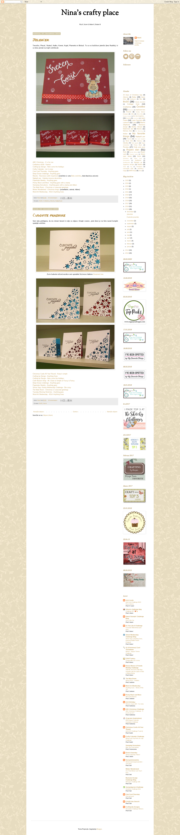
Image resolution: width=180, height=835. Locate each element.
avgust (129, 226)
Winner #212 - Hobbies (132, 680)
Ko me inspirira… (139, 116)
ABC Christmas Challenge (135, 709)
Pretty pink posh (139, 147)
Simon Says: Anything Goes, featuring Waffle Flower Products (134, 640)
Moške (125, 134)
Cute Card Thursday (133, 794)
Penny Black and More (133, 695)
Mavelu (52, 201)
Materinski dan (128, 129)
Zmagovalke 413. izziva (133, 660)
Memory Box (127, 131)
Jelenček (41, 39)
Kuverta (128, 118)
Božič (40, 201)
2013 (127, 253)
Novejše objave (38, 412)
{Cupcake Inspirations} (134, 718)
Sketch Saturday (131, 753)
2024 (127, 183)
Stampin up (138, 162)
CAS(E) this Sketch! (132, 801)
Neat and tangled (140, 139)
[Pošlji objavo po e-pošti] (61, 198)
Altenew (125, 97)
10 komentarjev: (53, 400)
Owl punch (135, 143)
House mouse (127, 116)
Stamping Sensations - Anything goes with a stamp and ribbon (55, 185)
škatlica (140, 164)
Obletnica (139, 141)
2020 (127, 195)
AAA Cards (130, 600)
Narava (129, 139)
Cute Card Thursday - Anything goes (45, 171)
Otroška (125, 143)
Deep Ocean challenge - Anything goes (46, 174)
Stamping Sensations (133, 745)
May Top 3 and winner (132, 747)
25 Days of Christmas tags (132, 95)
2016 (127, 206)
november (130, 221)
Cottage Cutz (133, 104)
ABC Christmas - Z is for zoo (43, 162)
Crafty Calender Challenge (135, 736)
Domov (75, 412)
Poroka (126, 147)
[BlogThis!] (64, 198)
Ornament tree (98, 274)
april (128, 238)
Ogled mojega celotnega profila (139, 43)
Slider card (138, 158)
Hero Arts (140, 114)
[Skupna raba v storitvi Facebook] (68, 198)
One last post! (130, 796)
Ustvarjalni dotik (128, 168)
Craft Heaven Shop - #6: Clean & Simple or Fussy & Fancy (54, 381)
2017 (127, 203)
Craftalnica (46, 201)
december (130, 212)
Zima (140, 170)
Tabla (124, 166)
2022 (127, 189)
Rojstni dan (132, 149)
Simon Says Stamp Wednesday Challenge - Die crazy (52, 387)
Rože (125, 152)
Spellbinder (138, 160)
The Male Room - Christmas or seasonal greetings (50, 187)
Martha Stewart (137, 127)
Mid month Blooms (131, 696)
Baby (134, 97)
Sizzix (45, 403)
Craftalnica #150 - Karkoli (42, 164)
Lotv (134, 122)
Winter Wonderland (132, 769)
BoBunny (133, 99)
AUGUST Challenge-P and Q (134, 731)
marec (129, 241)
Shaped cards (133, 154)
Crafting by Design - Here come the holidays (48, 167)
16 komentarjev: (53, 198)
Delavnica (130, 110)
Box (141, 99)
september (130, 223)
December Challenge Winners (134, 809)
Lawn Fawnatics (137, 120)
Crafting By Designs (133, 807)
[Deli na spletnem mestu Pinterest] (71, 198)
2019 (127, 198)
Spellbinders (126, 162)
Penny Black (138, 145)
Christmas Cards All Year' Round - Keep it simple (50, 374)
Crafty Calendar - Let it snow (43, 169)
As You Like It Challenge (134, 626)
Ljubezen (126, 122)
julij (128, 229)
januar (129, 246)
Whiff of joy (132, 170)
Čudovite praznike (49, 215)
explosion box (140, 110)
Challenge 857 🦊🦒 (132, 611)
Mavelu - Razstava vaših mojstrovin (45, 176)
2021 (127, 192)
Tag (131, 166)
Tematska (139, 166)
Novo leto (129, 141)
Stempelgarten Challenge (134, 787)
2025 (127, 180)
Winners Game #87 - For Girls (135, 704)
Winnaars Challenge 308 (133, 782)
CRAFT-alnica (130, 658)
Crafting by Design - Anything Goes (45, 376)
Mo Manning (139, 131)
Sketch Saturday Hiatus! (133, 754)
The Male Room (131, 678)
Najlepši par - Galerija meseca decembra (47, 178)
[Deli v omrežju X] (66, 198)
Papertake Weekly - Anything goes (45, 180)
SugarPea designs (128, 164)
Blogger (99, 829)
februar (129, 244)
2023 (127, 186)
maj (128, 235)
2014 (127, 250)
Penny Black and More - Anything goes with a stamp (51, 183)
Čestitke (141, 106)
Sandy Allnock (134, 152)
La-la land (136, 118)
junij (128, 232)
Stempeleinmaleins (132, 760)
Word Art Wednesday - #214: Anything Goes (48, 192)
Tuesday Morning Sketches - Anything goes (48, 392)
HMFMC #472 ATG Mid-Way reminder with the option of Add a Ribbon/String (135, 671)
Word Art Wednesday (133, 686)
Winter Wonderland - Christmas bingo (46, 189)
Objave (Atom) (48, 415)
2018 (127, 200)
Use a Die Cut (130, 620)
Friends (128, 112)
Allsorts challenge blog (134, 609)
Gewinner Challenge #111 (133, 789)
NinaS (139, 38)
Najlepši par (58, 201)
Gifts (132, 114)
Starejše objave (112, 412)
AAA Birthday (130, 702)
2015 (127, 209)
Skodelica (126, 158)
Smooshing (126, 160)
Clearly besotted (140, 102)
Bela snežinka (76, 176)
